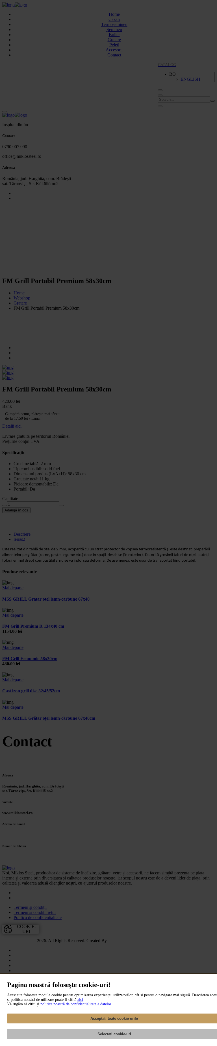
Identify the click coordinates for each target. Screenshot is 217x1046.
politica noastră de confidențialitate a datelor (75, 1004)
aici (80, 999)
